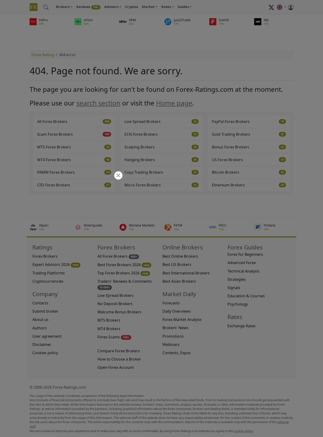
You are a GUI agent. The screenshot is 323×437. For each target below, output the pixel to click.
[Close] (117, 176)
